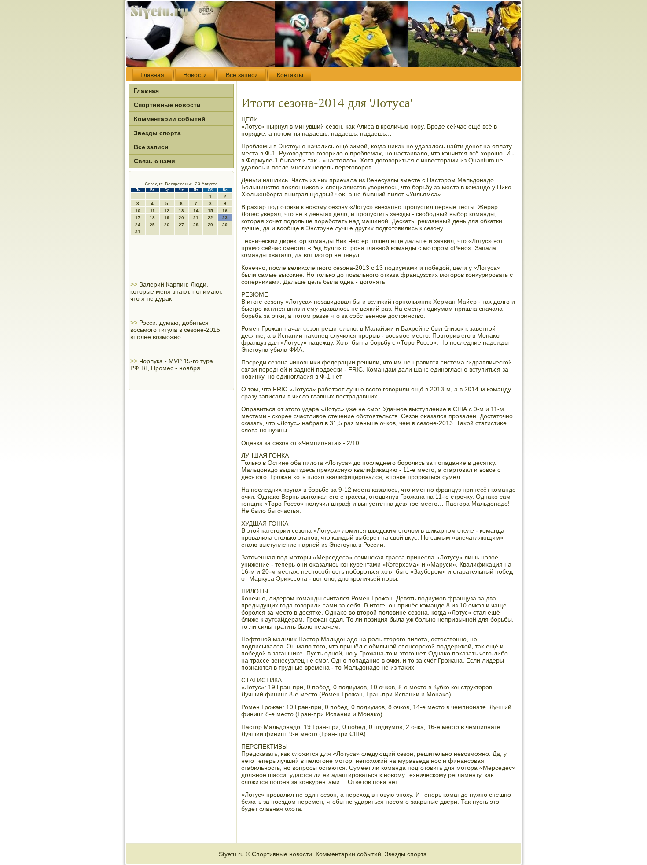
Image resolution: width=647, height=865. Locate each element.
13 (181, 210)
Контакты (290, 74)
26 (166, 224)
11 (152, 210)
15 (210, 210)
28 (196, 224)
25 (152, 224)
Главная (152, 74)
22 (210, 217)
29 (210, 224)
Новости (195, 74)
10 (137, 210)
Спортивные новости (167, 104)
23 (225, 217)
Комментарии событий (170, 118)
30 (225, 224)
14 (196, 210)
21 (196, 217)
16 (225, 210)
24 (137, 224)
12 (166, 210)
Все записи (242, 74)
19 (166, 217)
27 (181, 224)
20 (181, 217)
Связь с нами (154, 161)
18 (152, 217)
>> (134, 284)
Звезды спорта (157, 132)
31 (137, 231)
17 (137, 217)
